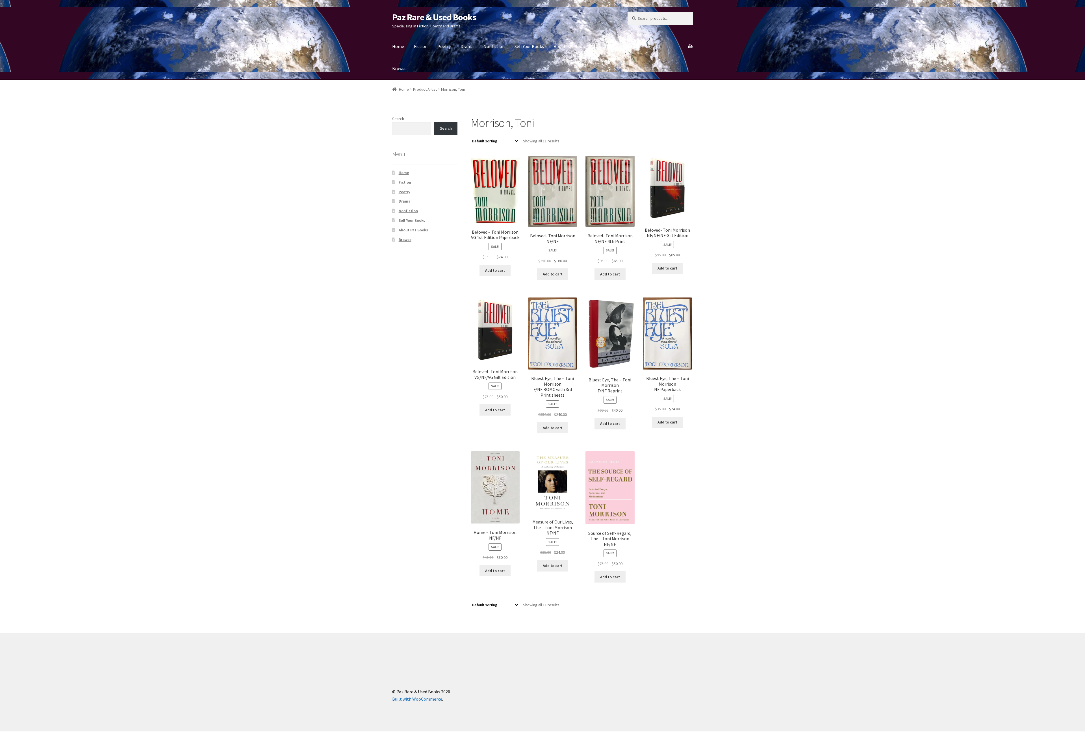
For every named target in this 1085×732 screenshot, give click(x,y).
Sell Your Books (529, 46)
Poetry (444, 46)
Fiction (421, 46)
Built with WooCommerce (417, 699)
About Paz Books (570, 46)
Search (398, 118)
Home (398, 46)
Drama (467, 46)
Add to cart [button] (495, 270)
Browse (399, 68)
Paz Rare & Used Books (434, 17)
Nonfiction (494, 46)
